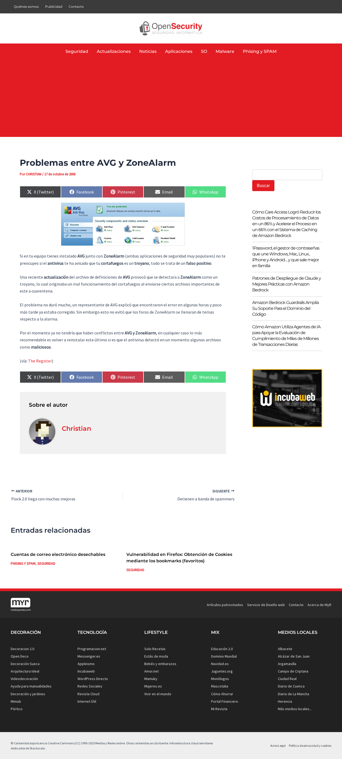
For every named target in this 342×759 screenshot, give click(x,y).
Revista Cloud (88, 693)
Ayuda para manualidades (31, 686)
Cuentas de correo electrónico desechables (58, 554)
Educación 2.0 (222, 648)
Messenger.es (88, 656)
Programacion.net (91, 648)
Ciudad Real (287, 678)
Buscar (263, 185)
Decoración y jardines (28, 693)
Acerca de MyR (319, 604)
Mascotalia (219, 686)
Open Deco (20, 656)
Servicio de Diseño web (266, 604)
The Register (40, 360)
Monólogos (220, 678)
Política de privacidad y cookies (310, 746)
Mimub (16, 701)
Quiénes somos (26, 7)
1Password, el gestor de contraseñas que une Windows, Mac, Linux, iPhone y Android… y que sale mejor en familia (285, 257)
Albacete (285, 648)
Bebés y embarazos (160, 663)
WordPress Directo (92, 678)
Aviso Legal (278, 746)
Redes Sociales (89, 686)
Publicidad (53, 7)
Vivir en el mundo (157, 693)
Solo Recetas (155, 648)
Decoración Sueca (25, 663)
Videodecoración (24, 678)
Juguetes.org (222, 671)
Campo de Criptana (293, 671)
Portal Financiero (224, 701)
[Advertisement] (171, 99)
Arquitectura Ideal (25, 671)
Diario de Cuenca (291, 686)
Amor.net (151, 671)
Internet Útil (86, 701)
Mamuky (150, 678)
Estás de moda (156, 656)
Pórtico (16, 708)
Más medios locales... (295, 708)
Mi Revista (219, 708)
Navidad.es (220, 663)
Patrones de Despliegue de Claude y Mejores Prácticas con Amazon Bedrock (286, 284)
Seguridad (46, 563)
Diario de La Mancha (293, 693)
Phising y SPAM (23, 563)
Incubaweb (86, 671)
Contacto (76, 7)
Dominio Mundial (224, 656)
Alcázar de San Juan (294, 656)
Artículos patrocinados (225, 604)
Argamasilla (287, 663)
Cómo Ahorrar (222, 693)
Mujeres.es (153, 686)
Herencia (285, 701)
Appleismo (86, 663)
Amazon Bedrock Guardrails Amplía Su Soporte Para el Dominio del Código (285, 308)
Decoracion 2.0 (22, 648)
